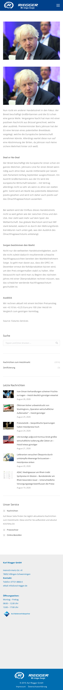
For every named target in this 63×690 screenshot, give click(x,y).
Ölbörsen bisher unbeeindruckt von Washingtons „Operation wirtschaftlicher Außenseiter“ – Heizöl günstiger (35, 409)
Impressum (21, 686)
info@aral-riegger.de (18, 585)
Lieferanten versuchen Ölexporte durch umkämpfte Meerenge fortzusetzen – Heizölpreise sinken (35, 458)
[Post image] (8, 394)
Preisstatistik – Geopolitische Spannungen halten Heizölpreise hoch (36, 425)
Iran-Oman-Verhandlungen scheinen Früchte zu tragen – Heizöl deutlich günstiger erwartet (37, 393)
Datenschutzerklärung (37, 686)
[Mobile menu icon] (58, 5)
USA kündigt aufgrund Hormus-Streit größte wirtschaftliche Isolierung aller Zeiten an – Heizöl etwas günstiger (37, 440)
